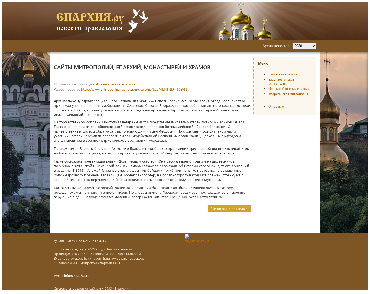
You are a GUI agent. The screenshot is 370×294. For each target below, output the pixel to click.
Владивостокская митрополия (281, 81)
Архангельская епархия (115, 84)
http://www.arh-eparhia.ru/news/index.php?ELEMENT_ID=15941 (134, 89)
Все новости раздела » (229, 208)
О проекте (276, 106)
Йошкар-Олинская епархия (288, 89)
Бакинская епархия (282, 74)
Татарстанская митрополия (288, 94)
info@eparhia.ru (76, 275)
